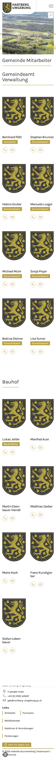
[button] (5, 754)
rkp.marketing (27, 751)
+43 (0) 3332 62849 (18, 696)
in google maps (15, 691)
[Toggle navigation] (50, 6)
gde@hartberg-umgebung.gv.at (24, 700)
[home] (17, 7)
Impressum (43, 751)
